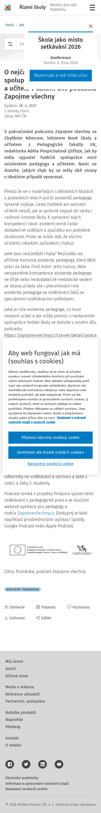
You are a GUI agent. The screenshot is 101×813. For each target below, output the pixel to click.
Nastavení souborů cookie (26, 789)
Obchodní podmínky (21, 778)
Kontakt (12, 738)
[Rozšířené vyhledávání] (10, 44)
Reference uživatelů (22, 694)
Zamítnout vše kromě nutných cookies (50, 452)
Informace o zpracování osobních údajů (37, 783)
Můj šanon (14, 661)
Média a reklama (19, 687)
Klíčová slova (16, 676)
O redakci (13, 745)
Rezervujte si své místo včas (60, 75)
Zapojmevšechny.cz (36, 513)
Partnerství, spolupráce (25, 701)
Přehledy (12, 727)
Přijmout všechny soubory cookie (51, 437)
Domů (9, 25)
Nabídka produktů (20, 712)
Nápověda (14, 719)
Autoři (10, 668)
